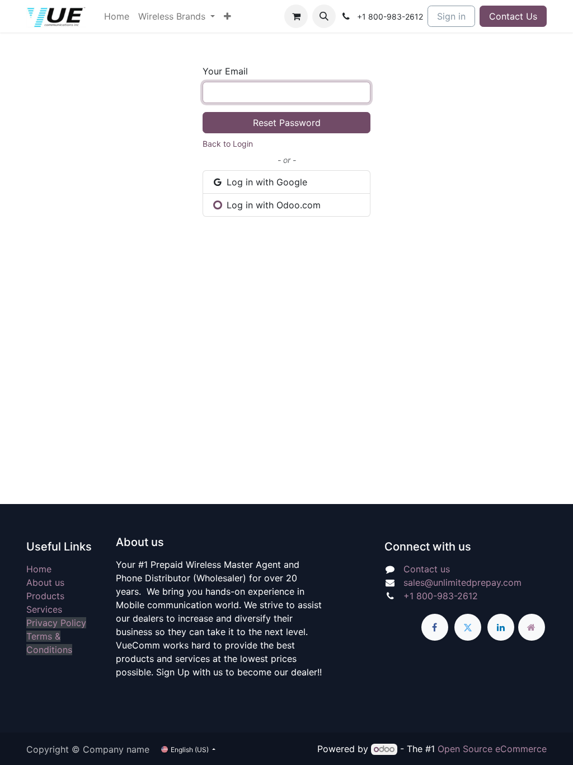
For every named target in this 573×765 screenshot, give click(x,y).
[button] (324, 16)
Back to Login (228, 143)
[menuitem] (117, 16)
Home (38, 569)
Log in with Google (265, 182)
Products (45, 595)
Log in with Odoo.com (272, 205)
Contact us (426, 569)
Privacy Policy (56, 622)
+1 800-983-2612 (440, 595)
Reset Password (287, 122)
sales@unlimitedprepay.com (462, 582)
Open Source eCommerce (492, 748)
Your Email (225, 71)
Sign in (451, 16)
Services (44, 609)
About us (45, 582)
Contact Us (513, 16)
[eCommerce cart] (296, 16)
